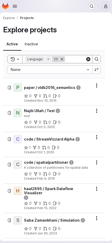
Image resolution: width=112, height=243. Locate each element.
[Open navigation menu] (15, 6)
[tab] (12, 44)
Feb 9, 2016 (46, 178)
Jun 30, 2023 (47, 233)
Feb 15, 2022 (47, 208)
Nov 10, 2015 (47, 100)
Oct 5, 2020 (46, 127)
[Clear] (88, 59)
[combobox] (49, 69)
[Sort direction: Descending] (96, 69)
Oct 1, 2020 (45, 152)
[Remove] (62, 59)
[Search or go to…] (92, 6)
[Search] (96, 59)
